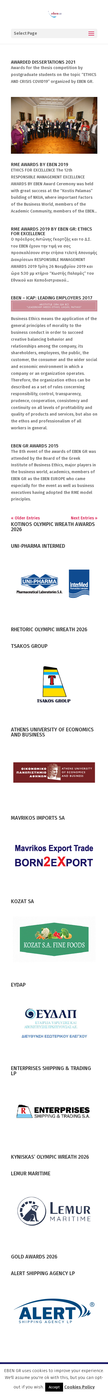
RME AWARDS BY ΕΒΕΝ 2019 (39, 164)
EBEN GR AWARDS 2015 (34, 446)
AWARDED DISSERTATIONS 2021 (43, 62)
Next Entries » (84, 518)
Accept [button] (54, 1387)
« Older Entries (25, 518)
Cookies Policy (79, 1387)
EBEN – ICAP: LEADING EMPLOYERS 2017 (51, 298)
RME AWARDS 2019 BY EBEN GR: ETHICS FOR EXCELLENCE (51, 231)
